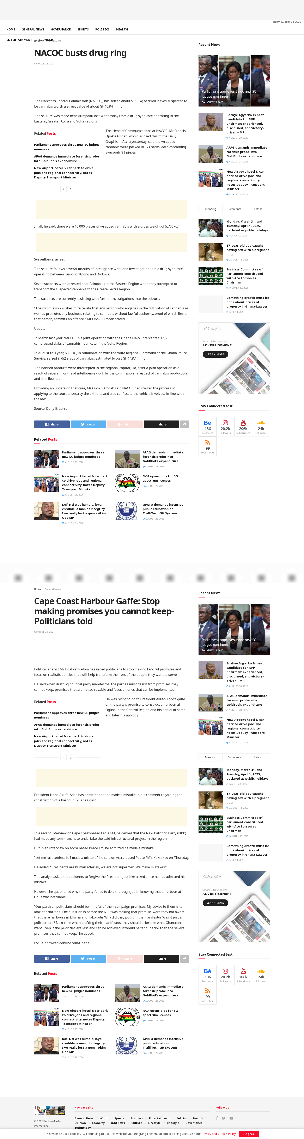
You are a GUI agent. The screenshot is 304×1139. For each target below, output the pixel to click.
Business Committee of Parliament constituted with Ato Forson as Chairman (244, 275)
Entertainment (19, 40)
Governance (61, 29)
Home (10, 29)
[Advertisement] (152, 9)
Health (122, 29)
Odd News (118, 1123)
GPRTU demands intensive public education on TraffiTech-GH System (163, 508)
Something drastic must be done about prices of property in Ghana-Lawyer (247, 302)
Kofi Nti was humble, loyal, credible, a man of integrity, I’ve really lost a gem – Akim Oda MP (84, 511)
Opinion (80, 1123)
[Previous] (63, 189)
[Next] (71, 189)
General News (33, 29)
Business (136, 1118)
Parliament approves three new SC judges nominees (83, 454)
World (104, 1118)
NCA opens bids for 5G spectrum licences (160, 478)
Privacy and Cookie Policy (219, 1134)
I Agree (249, 1134)
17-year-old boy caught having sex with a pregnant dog (247, 249)
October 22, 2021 (44, 63)
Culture (136, 1123)
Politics (102, 29)
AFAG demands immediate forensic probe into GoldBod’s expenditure (163, 456)
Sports (83, 29)
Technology (82, 1127)
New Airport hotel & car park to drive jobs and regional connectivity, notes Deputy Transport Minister (63, 172)
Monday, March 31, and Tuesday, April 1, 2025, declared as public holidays (247, 225)
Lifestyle (154, 1123)
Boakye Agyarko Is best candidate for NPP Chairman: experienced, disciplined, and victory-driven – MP (245, 123)
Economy (46, 40)
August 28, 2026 (73, 462)
